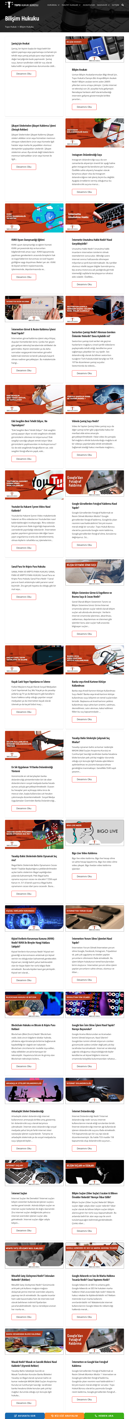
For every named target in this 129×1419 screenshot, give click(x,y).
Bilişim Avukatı (79, 70)
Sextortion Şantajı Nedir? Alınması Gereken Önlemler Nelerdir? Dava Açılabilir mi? (93, 334)
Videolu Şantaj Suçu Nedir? (85, 421)
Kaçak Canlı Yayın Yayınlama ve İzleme (30, 682)
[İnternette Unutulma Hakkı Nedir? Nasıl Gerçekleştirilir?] (95, 205)
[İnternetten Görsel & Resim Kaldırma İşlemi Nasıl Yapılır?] (34, 297)
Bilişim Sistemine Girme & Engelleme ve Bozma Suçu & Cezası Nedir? (92, 595)
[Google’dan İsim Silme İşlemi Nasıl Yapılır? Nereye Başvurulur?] (95, 993)
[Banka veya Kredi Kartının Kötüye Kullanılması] (95, 647)
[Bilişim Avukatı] (95, 38)
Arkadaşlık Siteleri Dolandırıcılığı (27, 1111)
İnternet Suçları (19, 1193)
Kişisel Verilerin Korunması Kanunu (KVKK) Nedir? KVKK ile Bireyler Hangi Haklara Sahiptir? (32, 942)
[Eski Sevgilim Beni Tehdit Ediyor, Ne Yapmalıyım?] (34, 386)
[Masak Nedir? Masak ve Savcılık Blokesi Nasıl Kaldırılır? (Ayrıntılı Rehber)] (34, 1330)
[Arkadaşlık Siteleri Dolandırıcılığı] (34, 1079)
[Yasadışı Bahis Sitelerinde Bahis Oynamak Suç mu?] (34, 821)
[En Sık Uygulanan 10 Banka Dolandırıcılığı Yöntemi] (34, 732)
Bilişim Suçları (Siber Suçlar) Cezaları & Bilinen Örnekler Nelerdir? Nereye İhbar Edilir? (94, 1195)
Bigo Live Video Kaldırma (84, 853)
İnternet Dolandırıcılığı (83, 1111)
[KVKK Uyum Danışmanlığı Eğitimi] (34, 205)
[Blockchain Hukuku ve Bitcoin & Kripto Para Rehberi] (34, 993)
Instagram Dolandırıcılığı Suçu (87, 155)
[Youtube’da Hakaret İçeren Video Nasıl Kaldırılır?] (34, 472)
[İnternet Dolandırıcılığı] (95, 1079)
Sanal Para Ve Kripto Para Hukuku (28, 566)
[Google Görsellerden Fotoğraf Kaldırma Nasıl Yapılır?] (95, 472)
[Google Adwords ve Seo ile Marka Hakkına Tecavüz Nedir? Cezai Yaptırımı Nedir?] (95, 1244)
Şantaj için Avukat (20, 43)
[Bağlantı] (21, 5)
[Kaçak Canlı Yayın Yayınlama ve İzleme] (34, 647)
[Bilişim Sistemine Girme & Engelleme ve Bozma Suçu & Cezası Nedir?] (95, 561)
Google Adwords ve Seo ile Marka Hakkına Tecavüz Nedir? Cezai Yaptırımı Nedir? (93, 1278)
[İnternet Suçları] (34, 1161)
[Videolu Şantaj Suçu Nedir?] (95, 386)
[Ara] (122, 5)
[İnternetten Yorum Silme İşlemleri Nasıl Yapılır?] (95, 907)
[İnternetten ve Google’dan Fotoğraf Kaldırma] (95, 1330)
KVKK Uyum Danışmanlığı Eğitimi (28, 240)
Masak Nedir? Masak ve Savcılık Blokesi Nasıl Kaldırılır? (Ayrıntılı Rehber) (34, 1364)
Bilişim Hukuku (27, 26)
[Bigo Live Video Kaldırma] (95, 821)
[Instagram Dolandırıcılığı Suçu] (95, 120)
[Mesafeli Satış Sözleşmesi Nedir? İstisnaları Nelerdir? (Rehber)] (34, 1244)
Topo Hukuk (11, 26)
